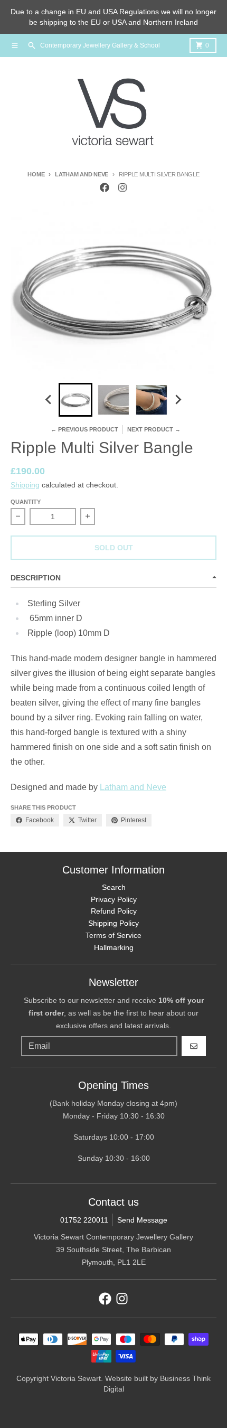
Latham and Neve (81, 174)
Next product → (154, 429)
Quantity (26, 502)
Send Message (142, 1220)
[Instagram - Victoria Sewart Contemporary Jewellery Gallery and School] (122, 187)
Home (35, 174)
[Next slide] (178, 399)
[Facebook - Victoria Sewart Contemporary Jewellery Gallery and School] (104, 187)
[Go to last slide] (49, 399)
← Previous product (84, 429)
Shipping (25, 485)
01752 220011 (84, 1220)
